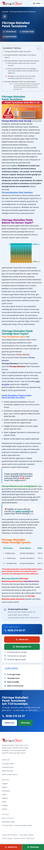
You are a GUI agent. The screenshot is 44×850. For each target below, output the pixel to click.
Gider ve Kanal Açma (15, 686)
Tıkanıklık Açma (13, 678)
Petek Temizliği (13, 682)
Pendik (4, 809)
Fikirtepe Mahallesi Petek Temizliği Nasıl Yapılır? (21, 61)
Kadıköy (5, 798)
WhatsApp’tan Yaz (23, 647)
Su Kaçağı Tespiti (13, 674)
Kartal (4, 802)
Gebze (4, 794)
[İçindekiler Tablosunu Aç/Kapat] (37, 48)
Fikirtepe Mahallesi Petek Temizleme (17, 52)
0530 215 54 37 (8, 818)
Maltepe (5, 805)
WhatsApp (25, 723)
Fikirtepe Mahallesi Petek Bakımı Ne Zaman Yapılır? (20, 56)
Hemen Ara (23, 639)
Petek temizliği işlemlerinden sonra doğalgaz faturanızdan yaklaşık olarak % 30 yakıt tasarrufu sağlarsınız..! (23, 71)
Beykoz (4, 787)
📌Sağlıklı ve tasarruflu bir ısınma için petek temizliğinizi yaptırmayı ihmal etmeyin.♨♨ (21, 77)
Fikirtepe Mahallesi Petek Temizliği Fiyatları (20, 82)
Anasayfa (5, 12)
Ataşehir (5, 783)
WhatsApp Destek (8, 822)
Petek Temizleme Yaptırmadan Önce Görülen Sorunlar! (22, 64)
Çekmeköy (6, 791)
